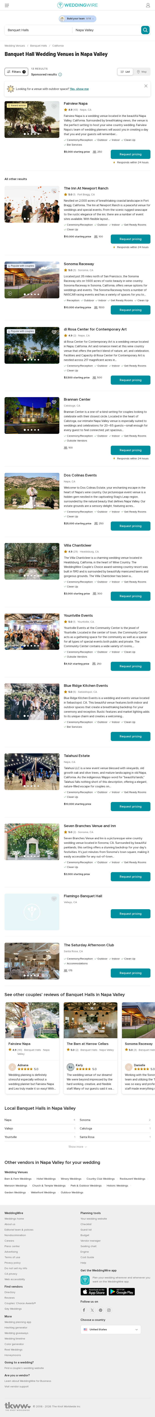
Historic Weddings (117, 1185)
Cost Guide (87, 1257)
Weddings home (14, 1218)
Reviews (10, 1297)
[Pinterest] (100, 1310)
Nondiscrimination (15, 1235)
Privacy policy (13, 1262)
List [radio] (128, 71)
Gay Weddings (13, 1308)
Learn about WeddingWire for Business (28, 1381)
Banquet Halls (39, 45)
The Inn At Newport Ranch (86, 188)
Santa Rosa (87, 1137)
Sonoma (85, 1120)
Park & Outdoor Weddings (86, 1185)
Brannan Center (77, 399)
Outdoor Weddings (72, 1192)
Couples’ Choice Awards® (20, 1303)
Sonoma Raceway (79, 264)
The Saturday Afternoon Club (89, 945)
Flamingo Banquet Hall (83, 896)
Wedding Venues (15, 45)
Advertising (11, 1251)
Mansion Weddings (16, 1185)
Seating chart (88, 1246)
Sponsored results (44, 74)
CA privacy (11, 1273)
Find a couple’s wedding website (24, 1368)
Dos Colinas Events (80, 475)
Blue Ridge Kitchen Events (86, 685)
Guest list (86, 1229)
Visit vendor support (17, 1386)
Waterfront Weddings (43, 1192)
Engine (85, 1251)
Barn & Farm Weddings (18, 1178)
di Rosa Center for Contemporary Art (95, 329)
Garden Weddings (15, 1192)
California (58, 45)
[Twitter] (92, 1310)
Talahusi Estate (77, 756)
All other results (16, 179)
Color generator (14, 1344)
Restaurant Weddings (132, 1178)
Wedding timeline (15, 1338)
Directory (10, 1292)
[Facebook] (84, 1310)
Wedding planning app (18, 1322)
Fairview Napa (76, 103)
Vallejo (9, 1128)
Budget (85, 1235)
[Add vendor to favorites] (54, 106)
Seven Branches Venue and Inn (90, 826)
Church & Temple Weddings (49, 1185)
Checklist (86, 1224)
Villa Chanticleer (77, 545)
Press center (12, 1246)
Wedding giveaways (16, 1333)
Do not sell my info (16, 1268)
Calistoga (86, 1128)
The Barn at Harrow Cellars (87, 1044)
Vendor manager (91, 1240)
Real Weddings (13, 1349)
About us (10, 1224)
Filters (18, 72)
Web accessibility (15, 1279)
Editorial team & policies (19, 1229)
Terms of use (12, 1257)
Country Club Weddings (101, 1178)
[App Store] (94, 1294)
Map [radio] (144, 71)
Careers (9, 1240)
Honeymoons (13, 1355)
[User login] (148, 5)
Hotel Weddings (46, 1178)
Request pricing (131, 154)
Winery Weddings (71, 1178)
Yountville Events (78, 615)
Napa (8, 1120)
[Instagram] (108, 1310)
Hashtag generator (16, 1327)
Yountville (11, 1137)
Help (83, 1262)
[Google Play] (121, 1294)
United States (98, 1329)
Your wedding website (94, 1218)
